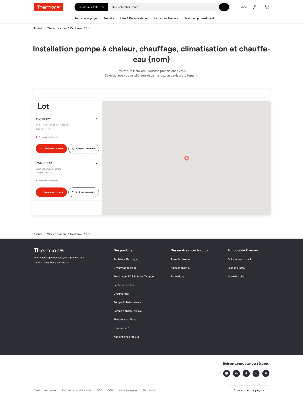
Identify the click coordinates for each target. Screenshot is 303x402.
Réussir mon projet (86, 18)
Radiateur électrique (125, 259)
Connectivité (121, 328)
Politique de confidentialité (76, 390)
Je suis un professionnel (199, 18)
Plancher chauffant (125, 319)
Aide (244, 7)
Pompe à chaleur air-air (127, 302)
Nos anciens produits (126, 336)
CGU (110, 390)
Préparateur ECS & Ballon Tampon (134, 276)
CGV (99, 390)
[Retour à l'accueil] (49, 250)
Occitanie (76, 28)
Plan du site (149, 390)
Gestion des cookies (45, 390)
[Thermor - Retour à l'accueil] (48, 7)
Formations (177, 276)
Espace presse (236, 267)
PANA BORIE (45, 163)
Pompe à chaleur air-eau (128, 310)
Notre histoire (236, 276)
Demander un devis (53, 148)
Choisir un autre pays (247, 390)
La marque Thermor (166, 18)
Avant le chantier (181, 259)
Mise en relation (56, 28)
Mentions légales (128, 390)
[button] (186, 158)
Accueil (38, 28)
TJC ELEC (43, 119)
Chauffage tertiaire (125, 267)
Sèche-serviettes (124, 285)
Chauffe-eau (121, 293)
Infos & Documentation (134, 18)
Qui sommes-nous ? (239, 259)
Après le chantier (180, 267)
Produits (109, 18)
